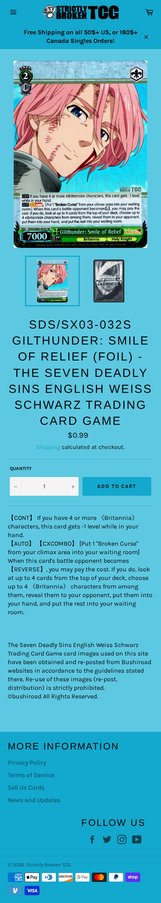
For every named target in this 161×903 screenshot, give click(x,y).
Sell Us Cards (26, 787)
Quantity (21, 468)
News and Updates (34, 800)
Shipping (48, 447)
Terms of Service (31, 775)
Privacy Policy (27, 762)
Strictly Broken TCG (48, 865)
